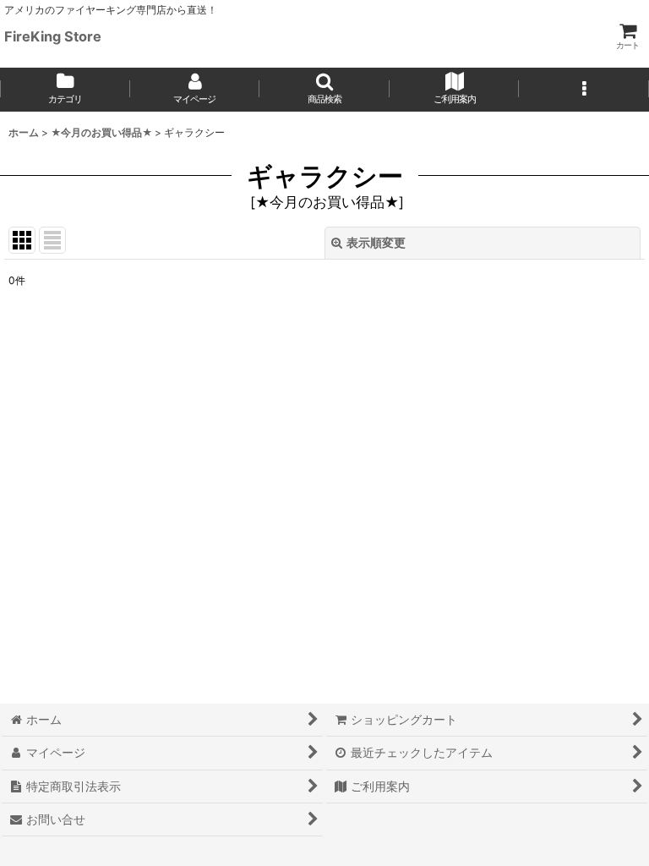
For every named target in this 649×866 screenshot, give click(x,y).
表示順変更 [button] (376, 242)
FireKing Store (52, 36)
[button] (324, 90)
